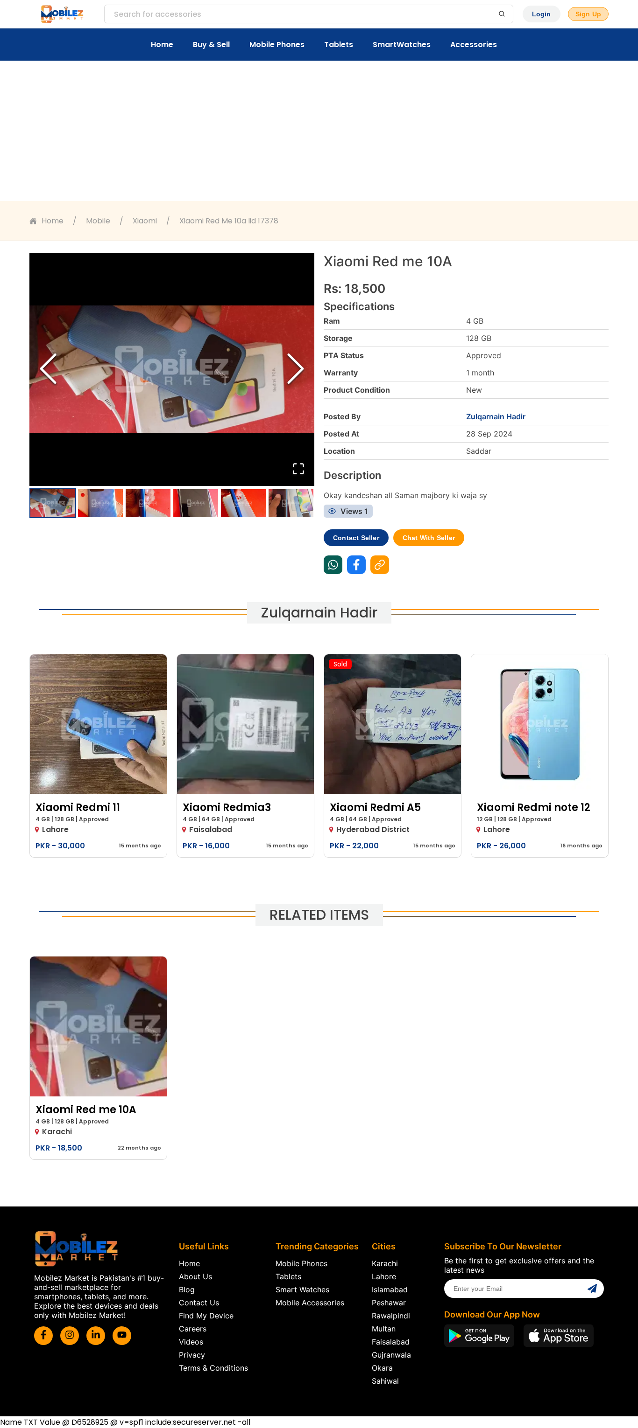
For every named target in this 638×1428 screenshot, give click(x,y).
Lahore (384, 1276)
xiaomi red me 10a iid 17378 (228, 220)
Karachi (385, 1263)
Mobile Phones (277, 44)
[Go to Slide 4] (195, 503)
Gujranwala (391, 1354)
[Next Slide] (295, 370)
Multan (384, 1328)
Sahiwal (385, 1381)
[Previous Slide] (48, 370)
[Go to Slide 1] (52, 503)
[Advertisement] (319, 131)
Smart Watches (302, 1289)
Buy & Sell (211, 44)
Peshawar (389, 1302)
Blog (187, 1289)
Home (162, 44)
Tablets (338, 44)
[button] (171, 369)
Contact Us (199, 1302)
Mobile (98, 220)
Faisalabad (391, 1341)
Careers (192, 1328)
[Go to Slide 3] (148, 503)
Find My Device (206, 1315)
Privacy (192, 1354)
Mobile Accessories (310, 1302)
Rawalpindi (391, 1315)
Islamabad (390, 1289)
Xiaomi (145, 220)
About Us (195, 1276)
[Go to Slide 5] (243, 503)
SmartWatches (402, 44)
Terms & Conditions (213, 1368)
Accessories (473, 44)
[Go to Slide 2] (100, 503)
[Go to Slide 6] (291, 503)
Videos (191, 1341)
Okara (382, 1368)
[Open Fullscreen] (298, 469)
